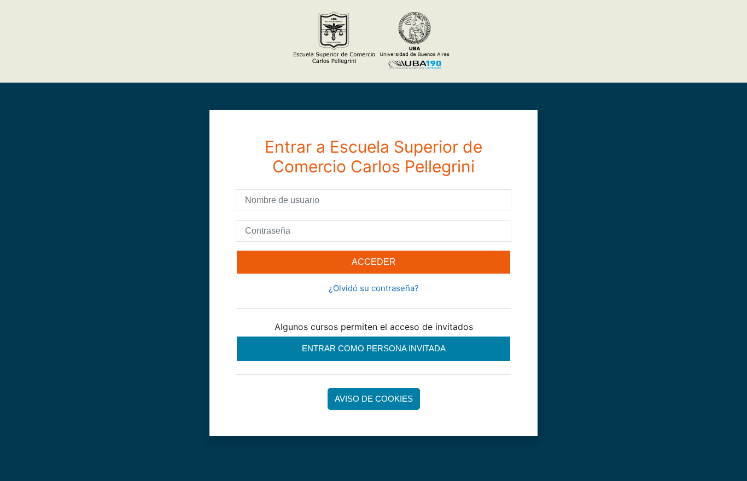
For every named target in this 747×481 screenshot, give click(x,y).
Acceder (374, 261)
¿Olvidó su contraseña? (374, 288)
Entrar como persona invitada (374, 348)
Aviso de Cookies (374, 398)
